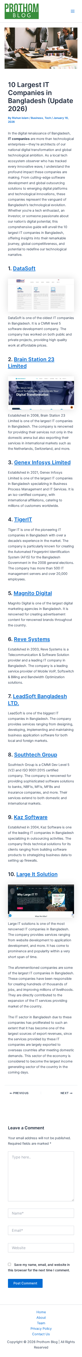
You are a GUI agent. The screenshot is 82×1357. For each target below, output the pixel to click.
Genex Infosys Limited (42, 462)
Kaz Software (31, 817)
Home (41, 1312)
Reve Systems (32, 639)
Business (37, 118)
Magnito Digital (33, 593)
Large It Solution (37, 874)
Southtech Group (35, 754)
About (41, 1318)
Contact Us (41, 1334)
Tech (48, 118)
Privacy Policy (41, 1329)
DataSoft (24, 268)
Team (41, 1323)
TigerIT (23, 519)
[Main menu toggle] (72, 11)
